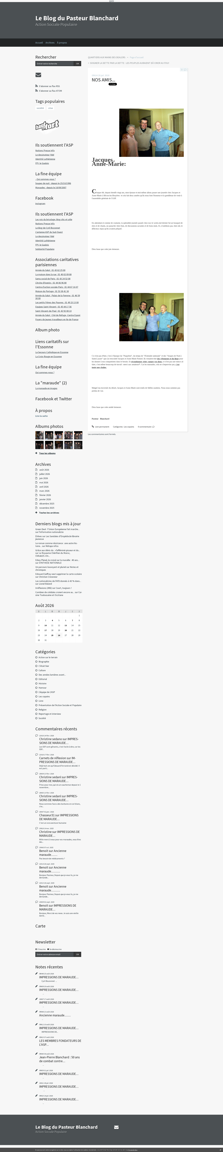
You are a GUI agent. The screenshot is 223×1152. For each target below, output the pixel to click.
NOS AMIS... (103, 80)
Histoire (42, 683)
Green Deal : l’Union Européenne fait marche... (57, 529)
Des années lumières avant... (52, 674)
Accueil (39, 42)
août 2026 (44, 469)
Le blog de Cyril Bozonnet (47, 227)
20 (66, 630)
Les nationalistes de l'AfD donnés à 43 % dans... (58, 581)
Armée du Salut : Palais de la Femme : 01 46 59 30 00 (57, 297)
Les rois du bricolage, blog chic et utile (53, 219)
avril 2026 (44, 486)
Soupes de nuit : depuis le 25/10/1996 (53, 183)
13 (66, 625)
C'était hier (44, 665)
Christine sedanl (50, 777)
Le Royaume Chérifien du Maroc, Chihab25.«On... (52, 554)
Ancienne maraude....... (52, 853)
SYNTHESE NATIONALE (50, 562)
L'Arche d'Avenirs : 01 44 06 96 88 (50, 282)
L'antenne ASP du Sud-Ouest (49, 232)
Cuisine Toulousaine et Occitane (58, 594)
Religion (42, 709)
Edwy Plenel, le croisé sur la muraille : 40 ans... (57, 560)
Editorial (43, 679)
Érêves (38, 536)
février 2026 (45, 495)
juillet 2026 (44, 474)
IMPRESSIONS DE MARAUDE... (59, 741)
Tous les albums (47, 453)
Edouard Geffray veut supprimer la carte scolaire (58, 573)
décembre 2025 (46, 503)
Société (42, 718)
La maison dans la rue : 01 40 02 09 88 (53, 274)
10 (46, 625)
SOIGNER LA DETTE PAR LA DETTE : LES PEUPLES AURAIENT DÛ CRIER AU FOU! (129, 63)
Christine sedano (50, 739)
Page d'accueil (137, 57)
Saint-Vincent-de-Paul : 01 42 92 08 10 (53, 310)
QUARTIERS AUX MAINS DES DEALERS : (107, 57)
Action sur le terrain (48, 657)
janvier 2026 (45, 499)
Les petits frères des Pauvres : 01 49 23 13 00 (57, 302)
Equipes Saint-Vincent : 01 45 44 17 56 (53, 306)
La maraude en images (46, 388)
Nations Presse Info (45, 150)
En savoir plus (132, 1150)
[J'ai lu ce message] (220, 1150)
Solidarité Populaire (44, 249)
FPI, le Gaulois (42, 163)
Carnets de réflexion (52, 758)
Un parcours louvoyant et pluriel (50, 567)
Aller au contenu (8, 4)
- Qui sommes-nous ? (45, 179)
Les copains (44, 696)
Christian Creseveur (48, 576)
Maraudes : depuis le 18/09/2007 (50, 187)
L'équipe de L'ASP (47, 692)
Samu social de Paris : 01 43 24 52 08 (52, 278)
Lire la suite (41, 415)
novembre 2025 (46, 507)
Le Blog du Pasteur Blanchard (76, 18)
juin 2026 (43, 478)
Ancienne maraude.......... (52, 869)
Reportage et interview (50, 713)
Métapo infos (52, 546)
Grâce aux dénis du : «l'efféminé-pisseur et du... (57, 550)
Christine (45, 832)
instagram (40, 203)
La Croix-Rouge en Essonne (48, 356)
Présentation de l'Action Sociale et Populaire (60, 705)
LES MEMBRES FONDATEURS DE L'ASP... (60, 1043)
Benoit (43, 851)
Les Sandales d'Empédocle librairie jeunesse (57, 538)
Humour (42, 687)
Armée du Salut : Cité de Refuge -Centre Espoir (57, 315)
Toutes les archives (49, 512)
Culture (42, 670)
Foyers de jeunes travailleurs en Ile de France (56, 319)
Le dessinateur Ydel (44, 154)
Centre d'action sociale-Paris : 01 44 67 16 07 (56, 287)
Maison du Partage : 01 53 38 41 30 (52, 291)
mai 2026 (43, 482)
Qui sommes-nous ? (44, 372)
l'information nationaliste (51, 532)
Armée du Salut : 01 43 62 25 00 (50, 270)
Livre (41, 700)
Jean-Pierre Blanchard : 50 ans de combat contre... (59, 1059)
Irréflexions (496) (43, 587)
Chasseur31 (47, 815)
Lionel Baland (45, 583)
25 (52, 635)
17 (46, 630)
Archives (50, 42)
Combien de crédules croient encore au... (54, 592)
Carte (40, 926)
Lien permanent (102, 426)
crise (50, 108)
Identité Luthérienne (45, 158)
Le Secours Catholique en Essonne (51, 352)
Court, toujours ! (64, 587)
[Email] (38, 75)
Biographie (44, 661)
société (40, 108)
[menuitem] (40, 42)
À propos (62, 42)
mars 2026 (44, 490)
